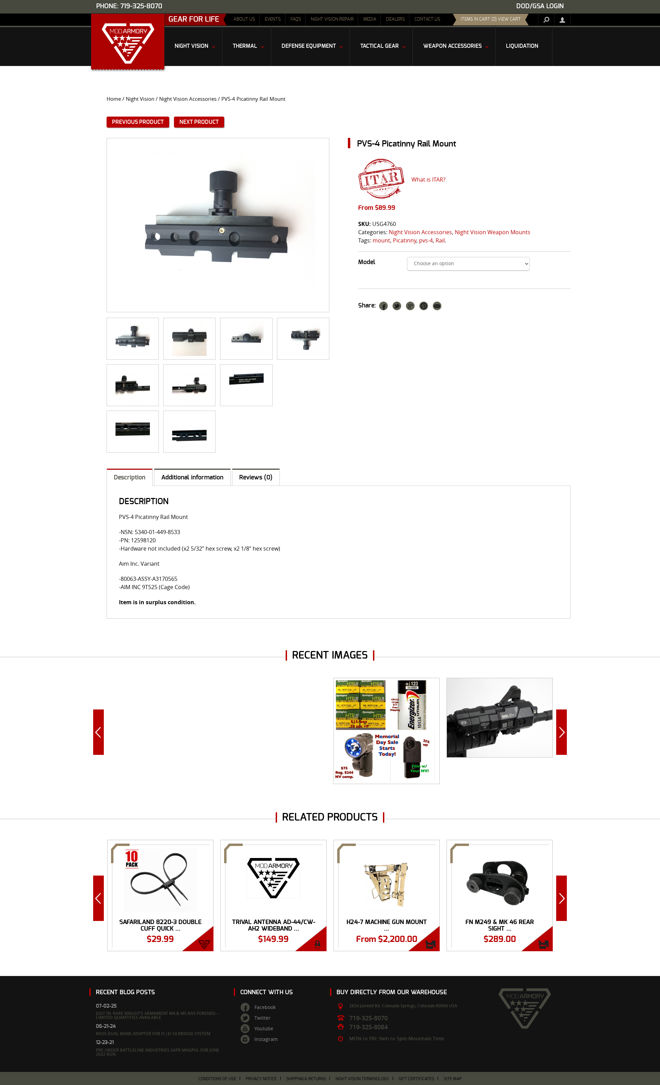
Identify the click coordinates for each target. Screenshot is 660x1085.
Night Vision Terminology (362, 1079)
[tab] (130, 477)
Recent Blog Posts (125, 992)
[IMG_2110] (303, 339)
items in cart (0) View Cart (491, 19)
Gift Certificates (416, 1079)
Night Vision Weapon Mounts (492, 232)
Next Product (199, 122)
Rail (440, 240)
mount (381, 240)
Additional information (192, 478)
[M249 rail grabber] (133, 385)
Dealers (395, 19)
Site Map (453, 1079)
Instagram (266, 1039)
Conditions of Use (217, 1079)
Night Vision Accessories (188, 99)
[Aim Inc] (246, 385)
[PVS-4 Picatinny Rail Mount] (218, 225)
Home (114, 99)
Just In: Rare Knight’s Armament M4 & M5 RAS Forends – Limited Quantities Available (157, 1015)
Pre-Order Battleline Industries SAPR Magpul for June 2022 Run (157, 1052)
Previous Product (138, 122)
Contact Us (427, 19)
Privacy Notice (261, 1079)
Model (366, 262)
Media (369, 19)
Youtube (263, 1029)
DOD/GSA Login (540, 6)
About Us (244, 19)
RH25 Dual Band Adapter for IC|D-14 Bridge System (153, 1034)
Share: (367, 306)
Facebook (265, 1007)
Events (273, 19)
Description (129, 478)
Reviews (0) (256, 478)
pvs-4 (426, 240)
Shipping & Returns (306, 1079)
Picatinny (404, 240)
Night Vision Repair (332, 19)
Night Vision (140, 99)
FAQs (295, 19)
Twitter (262, 1018)
